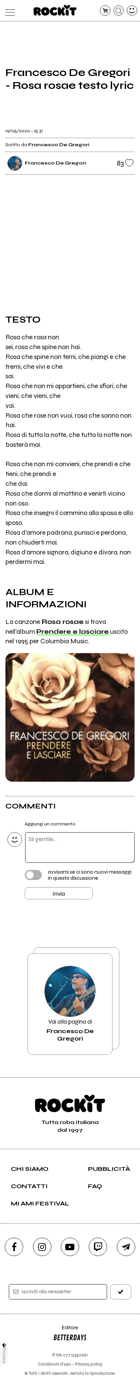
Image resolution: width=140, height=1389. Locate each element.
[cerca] (118, 10)
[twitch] (98, 1247)
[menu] (8, 10)
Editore (65, 1331)
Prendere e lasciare (72, 631)
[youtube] (70, 1247)
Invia (59, 893)
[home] (55, 10)
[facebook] (14, 1247)
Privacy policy (88, 1364)
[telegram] (126, 1247)
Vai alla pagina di (70, 1030)
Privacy (4, 1356)
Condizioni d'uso (54, 1364)
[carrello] (105, 10)
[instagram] (42, 1247)
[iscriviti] (120, 1292)
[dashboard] (132, 10)
